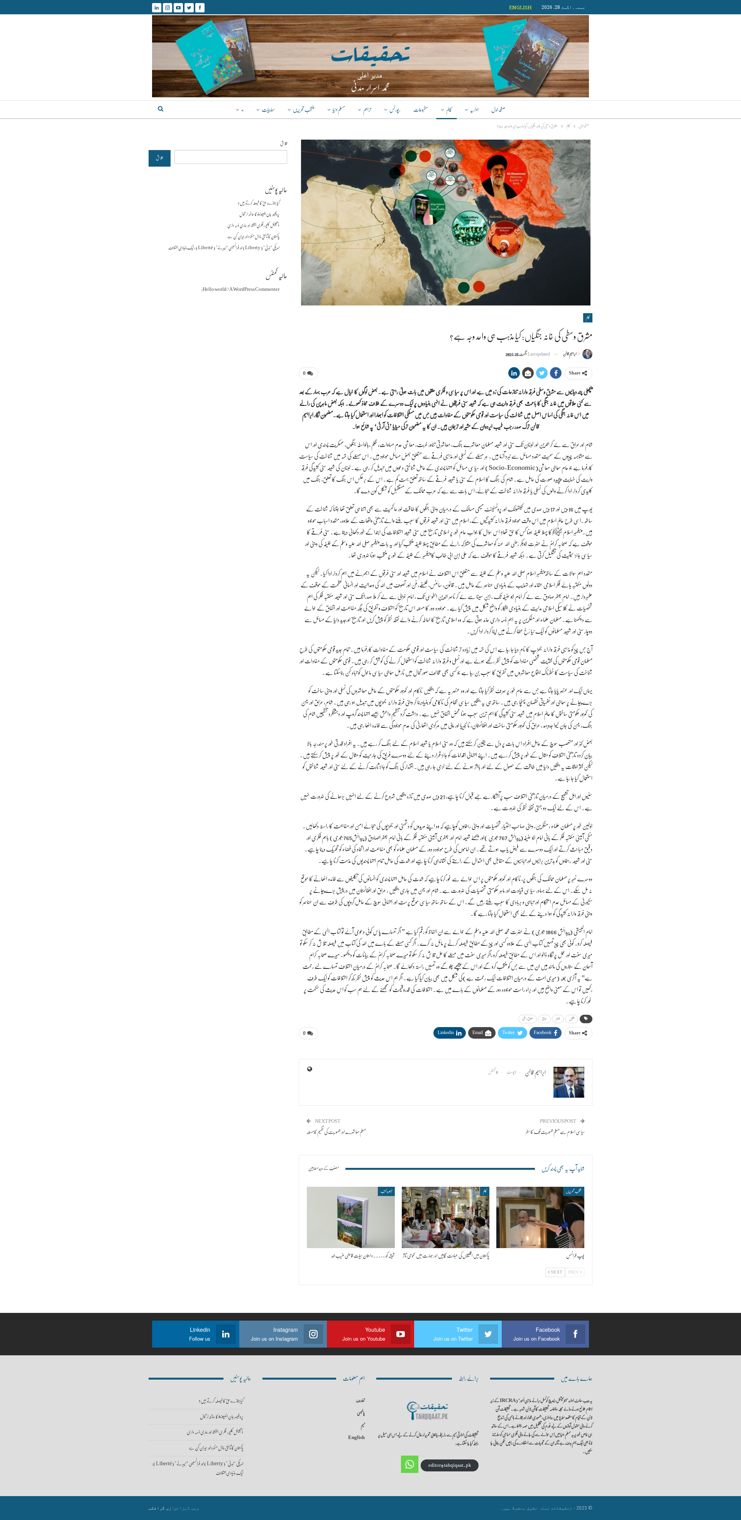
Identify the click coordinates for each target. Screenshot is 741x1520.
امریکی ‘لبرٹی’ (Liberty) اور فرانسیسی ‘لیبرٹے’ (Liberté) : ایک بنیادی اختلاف (223, 248)
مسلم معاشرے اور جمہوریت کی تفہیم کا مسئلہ (336, 1132)
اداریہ (474, 110)
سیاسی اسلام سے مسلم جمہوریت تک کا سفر (555, 1132)
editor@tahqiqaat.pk (449, 1465)
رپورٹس (395, 110)
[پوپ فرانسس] (540, 1217)
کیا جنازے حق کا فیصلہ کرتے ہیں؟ (258, 203)
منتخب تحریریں (304, 110)
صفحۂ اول (498, 110)
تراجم (367, 110)
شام (558, 1018)
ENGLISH (520, 7)
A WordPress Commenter (254, 289)
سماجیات (268, 110)
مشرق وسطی (527, 1018)
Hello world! (214, 289)
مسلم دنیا (339, 110)
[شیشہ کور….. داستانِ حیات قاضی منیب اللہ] (351, 1217)
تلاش (283, 143)
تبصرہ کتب (386, 1191)
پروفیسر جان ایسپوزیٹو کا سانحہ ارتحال (259, 214)
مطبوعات (420, 110)
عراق (544, 1018)
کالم (449, 110)
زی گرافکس (160, 1508)
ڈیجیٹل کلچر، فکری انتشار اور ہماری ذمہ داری (253, 225)
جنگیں (571, 1018)
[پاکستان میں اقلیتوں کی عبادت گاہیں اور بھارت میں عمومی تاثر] (446, 1217)
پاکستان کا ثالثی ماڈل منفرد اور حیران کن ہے (253, 236)
